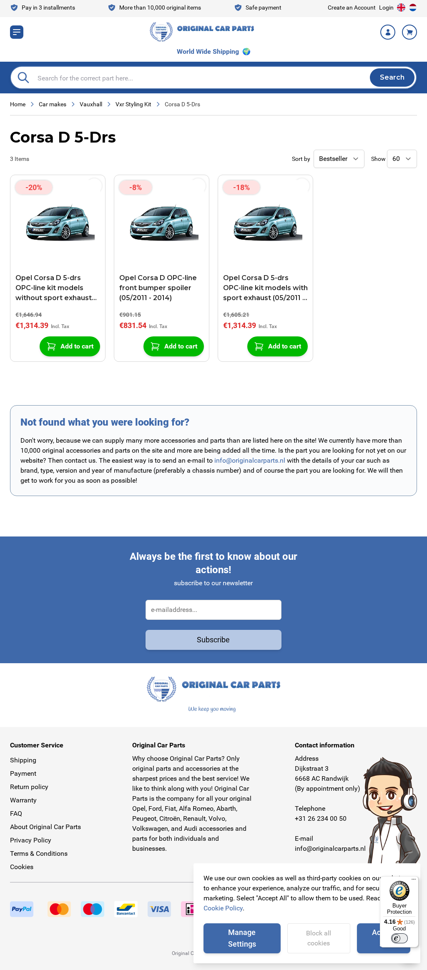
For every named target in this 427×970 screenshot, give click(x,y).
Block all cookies (318, 938)
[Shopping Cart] (409, 32)
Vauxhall (91, 104)
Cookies (21, 867)
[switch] (399, 938)
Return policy (29, 787)
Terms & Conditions (39, 853)
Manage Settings (242, 938)
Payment (23, 773)
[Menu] (414, 881)
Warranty (23, 800)
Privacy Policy (30, 840)
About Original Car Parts (45, 827)
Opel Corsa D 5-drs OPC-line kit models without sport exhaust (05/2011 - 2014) (53, 288)
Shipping (23, 760)
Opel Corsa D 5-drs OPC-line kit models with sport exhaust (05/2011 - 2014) (265, 288)
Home (17, 104)
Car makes (52, 104)
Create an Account (352, 7)
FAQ (16, 813)
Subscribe (213, 639)
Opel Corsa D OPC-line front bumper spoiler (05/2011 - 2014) (158, 288)
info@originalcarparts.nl (249, 460)
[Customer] (387, 32)
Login (386, 7)
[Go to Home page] (202, 32)
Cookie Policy (223, 908)
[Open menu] (16, 32)
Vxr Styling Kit (133, 104)
